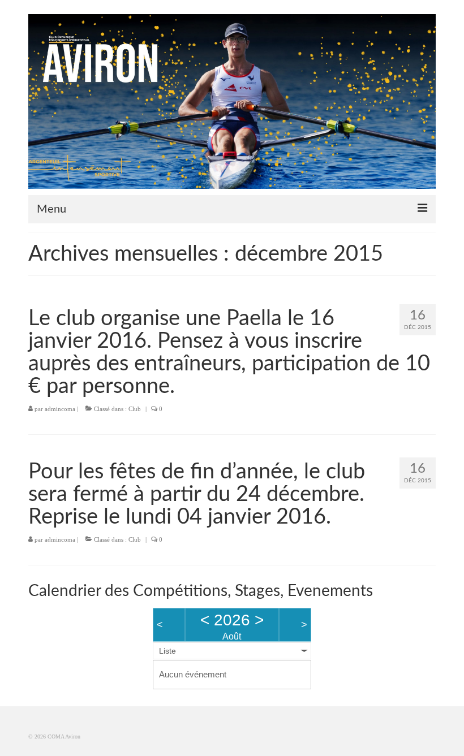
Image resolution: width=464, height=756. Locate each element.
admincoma (60, 408)
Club (134, 408)
